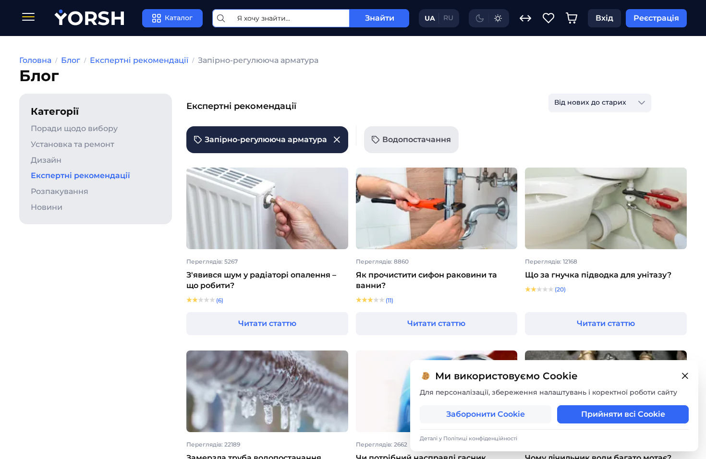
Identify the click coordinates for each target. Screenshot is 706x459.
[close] (685, 376)
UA (430, 18)
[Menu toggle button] (28, 18)
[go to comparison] (525, 18)
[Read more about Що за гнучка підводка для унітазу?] (606, 209)
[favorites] (548, 18)
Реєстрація (656, 18)
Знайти (379, 18)
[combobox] (590, 102)
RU (448, 17)
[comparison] (525, 18)
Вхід (604, 18)
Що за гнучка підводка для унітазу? (598, 274)
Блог (70, 60)
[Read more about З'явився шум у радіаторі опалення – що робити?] (267, 209)
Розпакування (59, 191)
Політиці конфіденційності (480, 438)
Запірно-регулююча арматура (258, 60)
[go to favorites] (548, 18)
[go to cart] (571, 18)
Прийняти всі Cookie (623, 414)
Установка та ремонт (72, 144)
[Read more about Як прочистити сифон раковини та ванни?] (437, 209)
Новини (46, 207)
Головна (35, 60)
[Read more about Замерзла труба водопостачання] (267, 392)
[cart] (571, 18)
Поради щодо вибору (74, 128)
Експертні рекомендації (139, 60)
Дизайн (46, 160)
